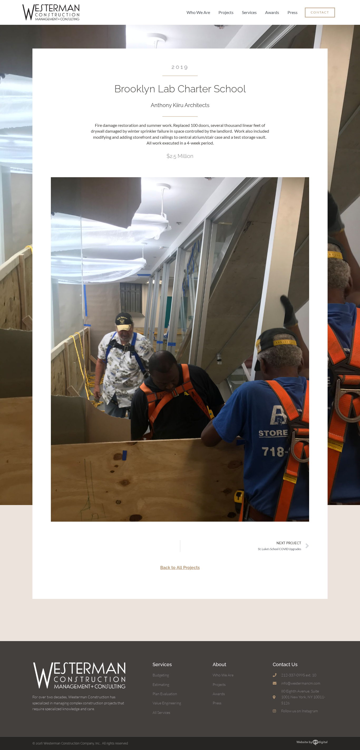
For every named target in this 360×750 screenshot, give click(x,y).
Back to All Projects (180, 567)
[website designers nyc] (312, 743)
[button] (320, 12)
